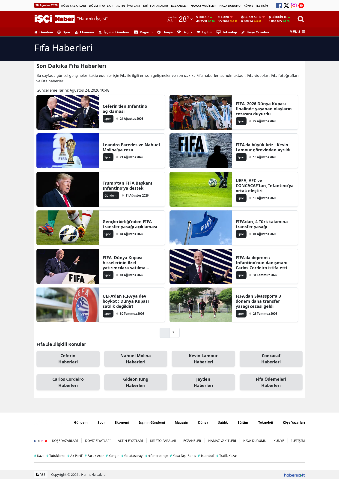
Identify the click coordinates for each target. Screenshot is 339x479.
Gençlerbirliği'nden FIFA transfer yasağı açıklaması (130, 224)
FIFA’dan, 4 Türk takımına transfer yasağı (262, 224)
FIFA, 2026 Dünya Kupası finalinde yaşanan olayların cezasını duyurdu (264, 108)
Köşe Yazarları (258, 32)
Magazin (146, 32)
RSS (42, 474)
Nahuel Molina (135, 359)
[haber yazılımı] (294, 474)
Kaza (39, 455)
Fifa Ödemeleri (271, 382)
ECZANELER (179, 5)
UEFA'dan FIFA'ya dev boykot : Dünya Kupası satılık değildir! (126, 301)
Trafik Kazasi (227, 455)
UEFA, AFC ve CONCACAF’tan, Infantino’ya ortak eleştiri (265, 185)
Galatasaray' (132, 455)
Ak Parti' (75, 455)
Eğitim (207, 32)
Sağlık (187, 32)
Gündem (46, 32)
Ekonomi (87, 32)
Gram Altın (253, 17)
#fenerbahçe (156, 455)
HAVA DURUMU (230, 5)
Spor (66, 32)
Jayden (203, 382)
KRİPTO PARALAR (155, 5)
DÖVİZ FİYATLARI (101, 5)
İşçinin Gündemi (117, 32)
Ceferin (68, 359)
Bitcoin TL (279, 17)
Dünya (168, 32)
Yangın (112, 455)
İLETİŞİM (262, 5)
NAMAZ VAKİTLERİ (203, 5)
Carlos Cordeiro (68, 382)
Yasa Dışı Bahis (183, 455)
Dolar (204, 17)
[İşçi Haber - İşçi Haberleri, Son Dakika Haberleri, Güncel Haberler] (50, 422)
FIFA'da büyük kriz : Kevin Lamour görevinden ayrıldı (263, 147)
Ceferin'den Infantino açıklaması (125, 109)
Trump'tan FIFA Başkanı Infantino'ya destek (127, 185)
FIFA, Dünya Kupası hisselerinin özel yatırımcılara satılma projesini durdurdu (124, 262)
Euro (225, 17)
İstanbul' (206, 455)
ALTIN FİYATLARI (128, 5)
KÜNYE (248, 5)
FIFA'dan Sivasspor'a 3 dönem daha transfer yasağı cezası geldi (258, 301)
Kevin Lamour (203, 359)
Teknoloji (229, 32)
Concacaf (271, 359)
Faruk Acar (94, 455)
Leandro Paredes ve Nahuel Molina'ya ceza (131, 147)
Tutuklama (55, 455)
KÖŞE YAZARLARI (73, 5)
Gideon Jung (135, 382)
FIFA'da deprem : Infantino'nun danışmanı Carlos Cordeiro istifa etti (261, 262)
